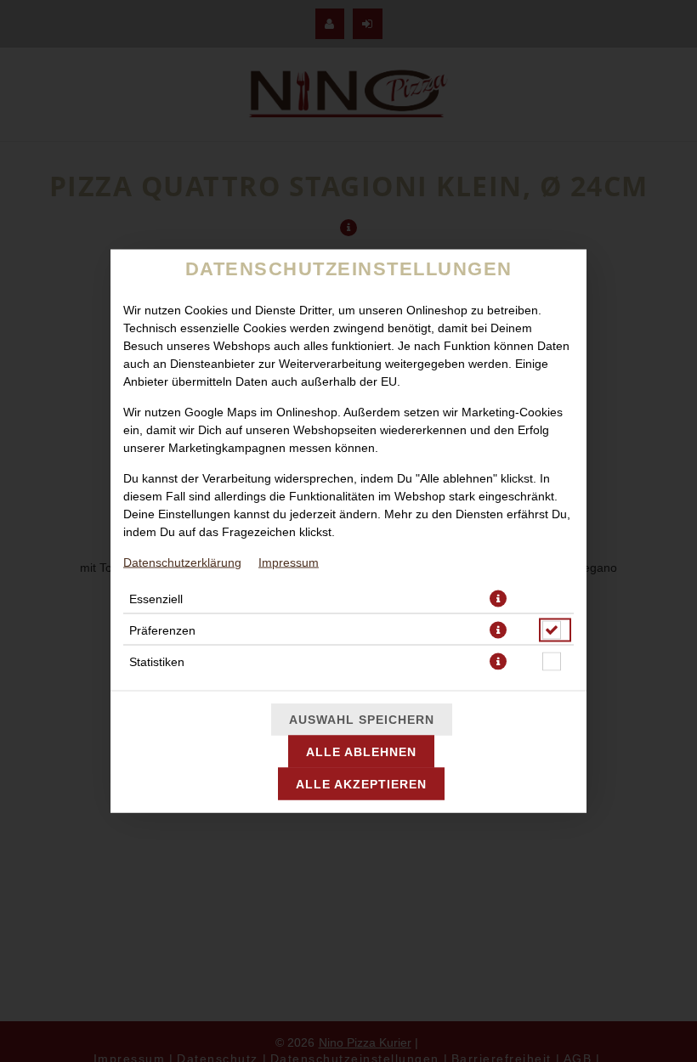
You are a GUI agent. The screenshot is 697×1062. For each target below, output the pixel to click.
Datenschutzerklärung (182, 562)
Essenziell (156, 599)
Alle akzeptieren (361, 784)
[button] (498, 598)
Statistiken (156, 662)
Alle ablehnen (361, 752)
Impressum (288, 562)
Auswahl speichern (361, 719)
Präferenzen (162, 630)
